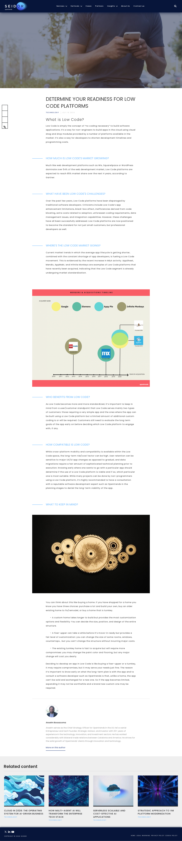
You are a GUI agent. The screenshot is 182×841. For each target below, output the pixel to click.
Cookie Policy (171, 835)
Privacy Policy (157, 835)
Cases (89, 6)
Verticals (75, 6)
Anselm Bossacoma (56, 722)
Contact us (138, 6)
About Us (125, 6)
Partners (99, 6)
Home (133, 835)
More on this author (55, 747)
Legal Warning (143, 835)
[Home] (16, 6)
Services (60, 6)
